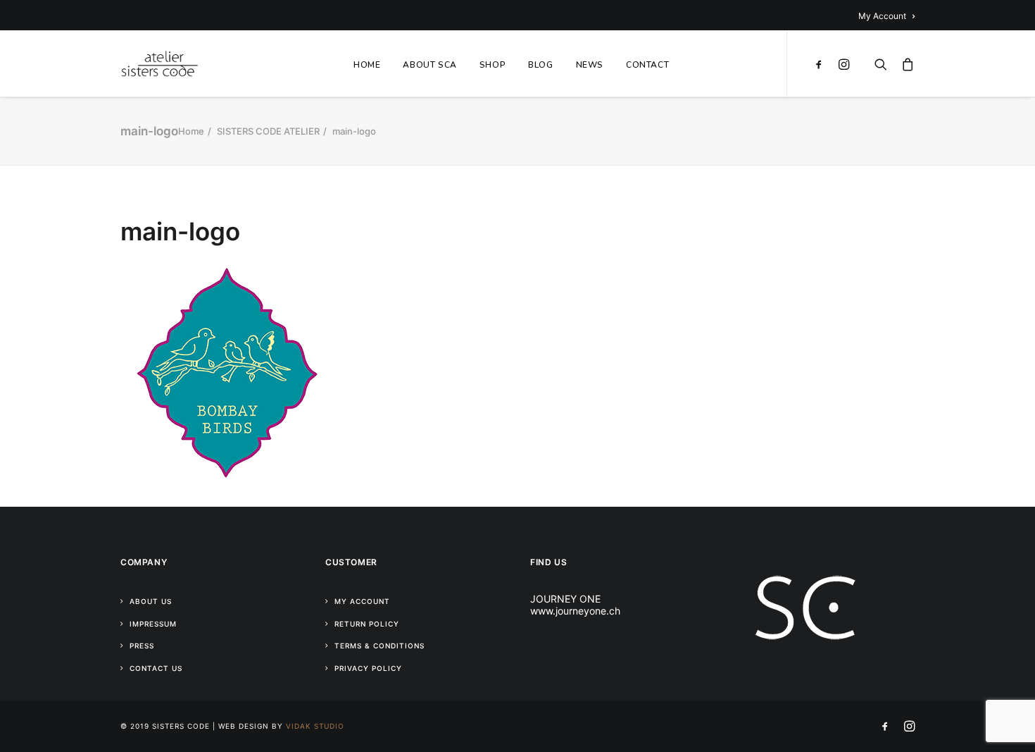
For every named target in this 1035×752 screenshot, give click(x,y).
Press (142, 645)
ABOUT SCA (429, 64)
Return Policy (366, 624)
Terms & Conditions (379, 645)
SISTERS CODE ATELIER (268, 131)
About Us (151, 601)
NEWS (589, 64)
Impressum (153, 624)
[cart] (904, 63)
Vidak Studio (315, 726)
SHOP (492, 64)
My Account (882, 16)
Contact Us (156, 668)
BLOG (540, 64)
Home (191, 131)
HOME (366, 64)
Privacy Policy (368, 668)
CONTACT (647, 64)
